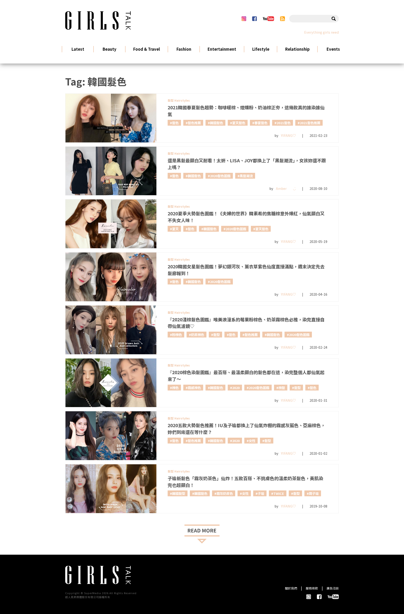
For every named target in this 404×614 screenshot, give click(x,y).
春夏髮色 (260, 122)
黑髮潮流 (246, 175)
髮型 (216, 334)
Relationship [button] (297, 49)
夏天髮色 (238, 122)
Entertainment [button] (221, 49)
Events (333, 49)
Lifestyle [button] (260, 49)
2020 (236, 387)
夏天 (175, 228)
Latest (78, 49)
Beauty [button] (109, 49)
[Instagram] (244, 18)
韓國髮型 (178, 493)
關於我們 (291, 588)
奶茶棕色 (197, 334)
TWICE (278, 493)
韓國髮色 (216, 122)
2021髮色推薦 (310, 122)
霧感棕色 (194, 387)
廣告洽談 (333, 588)
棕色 (175, 387)
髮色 (175, 122)
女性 (252, 440)
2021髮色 (284, 122)
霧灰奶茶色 (224, 493)
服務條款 (312, 588)
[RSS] (282, 18)
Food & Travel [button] (146, 49)
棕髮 (281, 387)
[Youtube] (268, 18)
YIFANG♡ (288, 135)
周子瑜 (314, 493)
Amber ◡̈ (286, 188)
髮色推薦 (194, 122)
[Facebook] (254, 18)
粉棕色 (177, 334)
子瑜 (261, 493)
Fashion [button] (184, 49)
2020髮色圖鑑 (220, 175)
